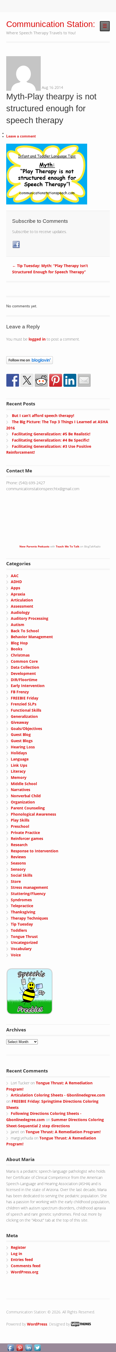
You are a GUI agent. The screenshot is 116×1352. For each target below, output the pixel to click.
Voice (16, 954)
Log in (16, 1253)
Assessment (22, 606)
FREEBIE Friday (24, 698)
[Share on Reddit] (41, 380)
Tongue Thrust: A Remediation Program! (63, 1131)
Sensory (18, 869)
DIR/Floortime (24, 679)
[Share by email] (84, 380)
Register (18, 1247)
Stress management (29, 887)
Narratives (20, 789)
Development (23, 673)
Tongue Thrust (24, 936)
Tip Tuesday (22, 924)
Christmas (20, 655)
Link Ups (19, 765)
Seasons (18, 863)
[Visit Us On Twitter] (37, 1348)
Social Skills (21, 875)
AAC (15, 575)
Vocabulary (21, 948)
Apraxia (18, 594)
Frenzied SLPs (23, 704)
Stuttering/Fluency (28, 893)
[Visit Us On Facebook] (10, 1348)
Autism (17, 624)
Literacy (18, 771)
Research (19, 844)
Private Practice (25, 832)
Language (20, 759)
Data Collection (25, 667)
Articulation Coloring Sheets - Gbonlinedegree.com (58, 1095)
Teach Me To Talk (67, 546)
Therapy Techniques (29, 918)
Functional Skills (26, 710)
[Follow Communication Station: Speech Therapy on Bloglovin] (29, 360)
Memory (18, 777)
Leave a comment (21, 136)
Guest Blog (21, 734)
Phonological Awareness (33, 814)
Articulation (22, 600)
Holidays (19, 752)
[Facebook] (16, 244)
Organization (23, 802)
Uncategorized (24, 942)
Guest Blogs (22, 740)
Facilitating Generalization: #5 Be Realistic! (51, 433)
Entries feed (22, 1259)
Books (16, 648)
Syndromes (21, 899)
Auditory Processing (29, 618)
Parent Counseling (28, 807)
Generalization (24, 716)
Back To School (25, 630)
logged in (37, 339)
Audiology (20, 612)
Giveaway (20, 722)
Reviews (18, 856)
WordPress (37, 1324)
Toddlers (19, 930)
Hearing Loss (23, 746)
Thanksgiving (23, 911)
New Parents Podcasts (34, 546)
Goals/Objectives (26, 728)
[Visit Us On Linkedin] (28, 1348)
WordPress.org (24, 1271)
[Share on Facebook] (12, 380)
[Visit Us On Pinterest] (19, 1348)
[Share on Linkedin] (69, 380)
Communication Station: (50, 24)
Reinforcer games (27, 838)
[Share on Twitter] (27, 380)
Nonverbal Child (26, 795)
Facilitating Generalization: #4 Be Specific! (50, 440)
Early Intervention (28, 685)
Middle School (24, 783)
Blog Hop (19, 642)
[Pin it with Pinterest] (55, 380)
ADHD (16, 581)
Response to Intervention (34, 850)
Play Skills (20, 820)
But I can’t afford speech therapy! (43, 415)
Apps (15, 587)
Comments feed (25, 1265)
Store (16, 881)
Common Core (24, 661)
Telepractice (22, 905)
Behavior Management (32, 636)
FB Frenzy (20, 691)
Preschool (20, 826)
